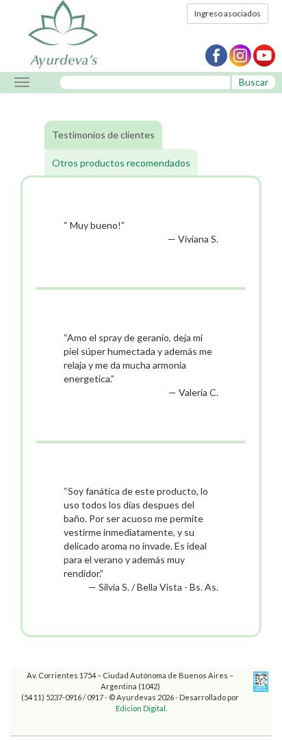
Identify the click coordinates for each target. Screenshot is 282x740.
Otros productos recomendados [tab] (121, 163)
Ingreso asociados (227, 13)
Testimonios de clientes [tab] (103, 134)
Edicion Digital (141, 708)
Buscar (253, 82)
